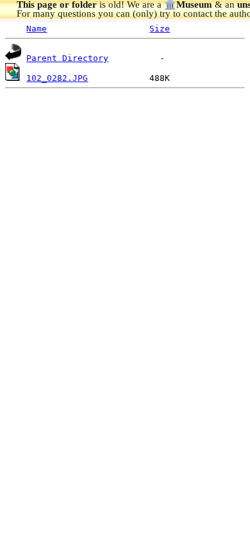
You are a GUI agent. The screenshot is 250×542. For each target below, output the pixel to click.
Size (159, 28)
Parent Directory (67, 58)
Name (36, 28)
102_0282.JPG (57, 78)
